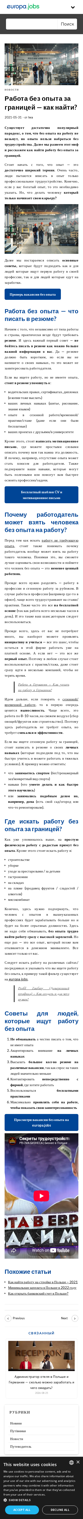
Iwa (30, 117)
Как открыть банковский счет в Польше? (38, 1293)
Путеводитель (20, 1446)
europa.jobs (18, 979)
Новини (16, 1423)
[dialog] (41, 1488)
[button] (41, 1500)
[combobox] (71, 1462)
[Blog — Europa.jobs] (23, 7)
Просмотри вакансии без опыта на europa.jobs (41, 1122)
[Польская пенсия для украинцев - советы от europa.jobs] (15, 1318)
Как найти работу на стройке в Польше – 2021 (43, 1282)
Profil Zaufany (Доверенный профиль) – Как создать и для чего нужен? (43, 993)
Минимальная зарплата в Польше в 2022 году (42, 1287)
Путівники (18, 1431)
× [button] (78, 1462)
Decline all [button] (60, 1510)
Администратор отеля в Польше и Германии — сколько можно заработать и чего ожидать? (41, 1382)
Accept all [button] (22, 1510)
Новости (12, 89)
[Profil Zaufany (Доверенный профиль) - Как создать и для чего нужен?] (68, 1318)
